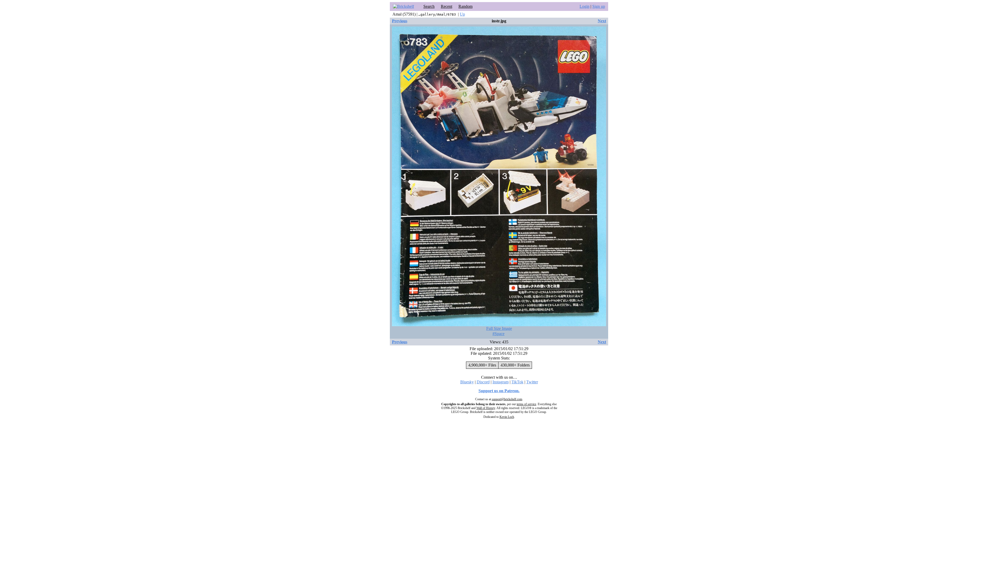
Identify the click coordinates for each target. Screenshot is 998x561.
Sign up (598, 6)
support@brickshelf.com (507, 399)
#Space (498, 333)
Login (584, 6)
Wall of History (485, 408)
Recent (446, 6)
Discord (483, 382)
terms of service (526, 404)
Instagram (501, 382)
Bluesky (467, 382)
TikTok (517, 382)
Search (429, 6)
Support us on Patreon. (499, 391)
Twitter (532, 382)
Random (465, 6)
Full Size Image (499, 328)
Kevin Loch (507, 417)
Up (462, 14)
